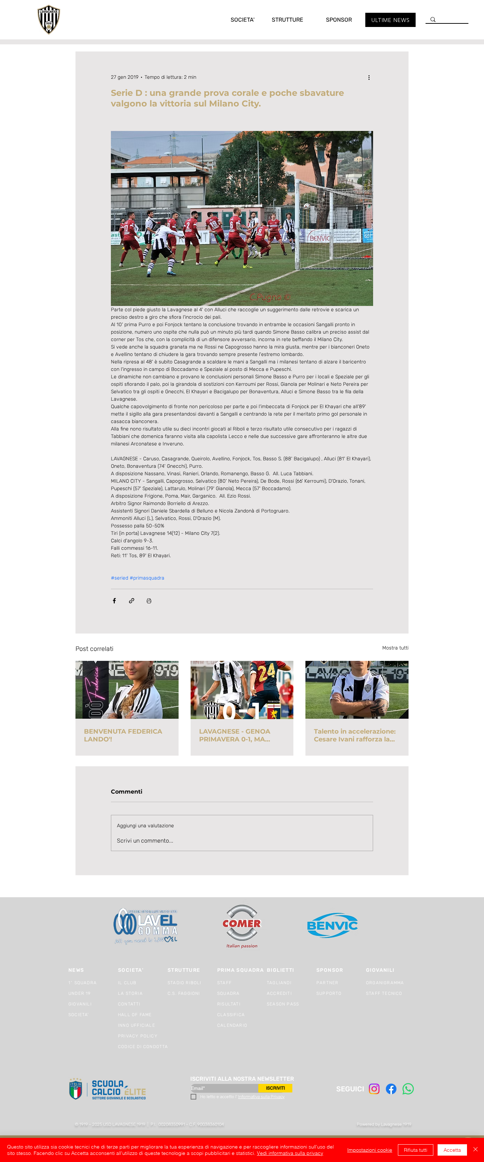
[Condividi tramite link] (131, 600)
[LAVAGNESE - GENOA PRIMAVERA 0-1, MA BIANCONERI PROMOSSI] (242, 690)
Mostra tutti (395, 648)
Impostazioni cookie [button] (369, 1150)
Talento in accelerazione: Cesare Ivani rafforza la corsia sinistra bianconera (356, 735)
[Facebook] (391, 1089)
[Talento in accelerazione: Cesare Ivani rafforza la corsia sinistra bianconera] (357, 690)
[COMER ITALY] (242, 927)
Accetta (452, 1150)
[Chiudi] (475, 1150)
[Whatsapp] (408, 1089)
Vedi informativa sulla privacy (290, 1153)
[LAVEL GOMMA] (146, 926)
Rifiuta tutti (415, 1150)
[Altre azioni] (369, 77)
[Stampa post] (149, 600)
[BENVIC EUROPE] (333, 926)
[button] (235, 19)
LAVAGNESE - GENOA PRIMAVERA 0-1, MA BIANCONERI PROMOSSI (239, 735)
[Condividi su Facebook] (114, 600)
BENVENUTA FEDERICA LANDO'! (123, 735)
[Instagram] (374, 1089)
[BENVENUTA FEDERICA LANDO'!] (127, 690)
